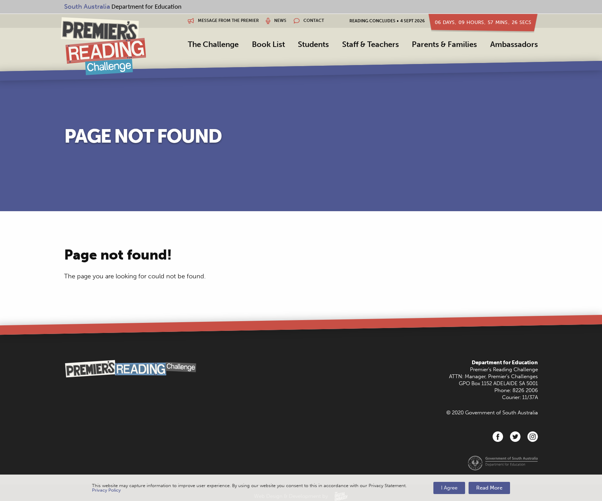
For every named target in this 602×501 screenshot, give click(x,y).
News (279, 20)
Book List (268, 44)
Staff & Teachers (370, 44)
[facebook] (498, 436)
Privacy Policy (106, 490)
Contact (313, 20)
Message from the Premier (228, 20)
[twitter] (515, 436)
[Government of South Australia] (503, 463)
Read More (489, 488)
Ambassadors (514, 44)
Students (313, 44)
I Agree (449, 488)
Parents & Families (444, 44)
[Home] (103, 46)
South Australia (87, 6)
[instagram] (532, 436)
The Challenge (213, 44)
